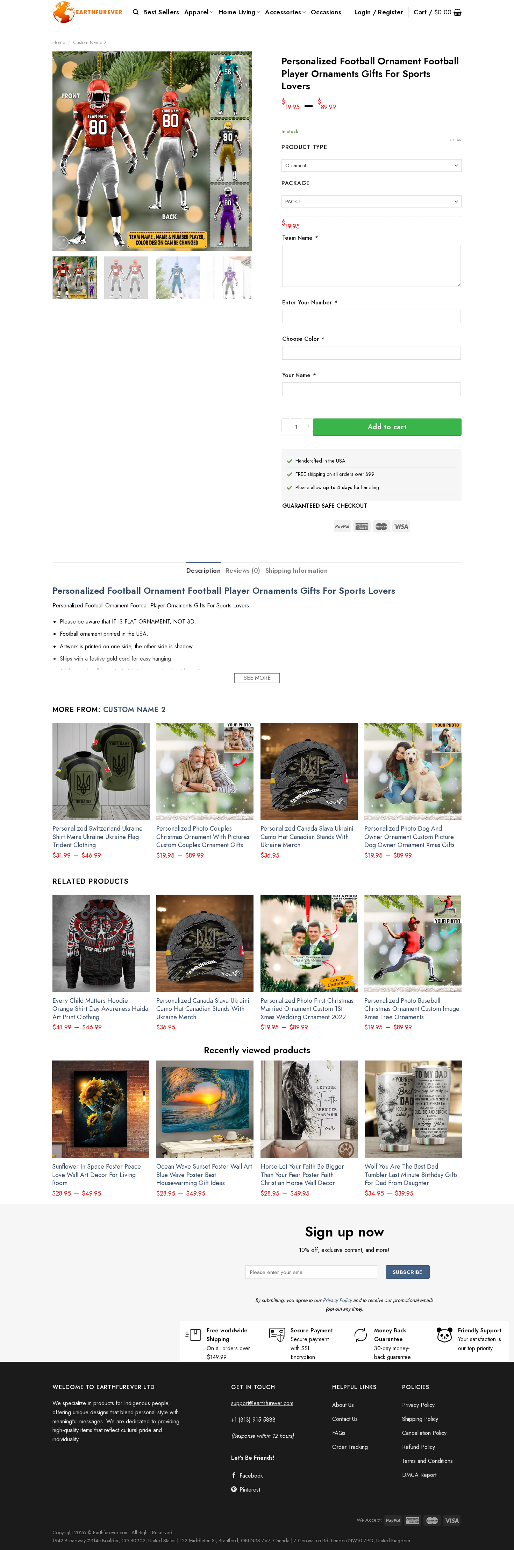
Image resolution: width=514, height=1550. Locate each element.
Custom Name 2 (89, 42)
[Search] (135, 12)
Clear (456, 140)
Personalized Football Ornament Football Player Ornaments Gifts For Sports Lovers (223, 590)
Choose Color (303, 339)
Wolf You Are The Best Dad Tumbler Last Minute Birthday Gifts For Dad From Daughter (411, 1175)
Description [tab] (203, 570)
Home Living (237, 12)
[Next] (239, 151)
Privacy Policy (337, 1300)
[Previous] (65, 151)
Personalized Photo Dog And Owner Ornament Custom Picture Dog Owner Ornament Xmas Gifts (409, 837)
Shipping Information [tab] (296, 570)
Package (295, 183)
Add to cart (387, 427)
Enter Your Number (309, 302)
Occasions (326, 12)
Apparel (196, 12)
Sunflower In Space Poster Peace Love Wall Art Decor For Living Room (96, 1175)
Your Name (298, 375)
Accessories (283, 12)
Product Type (304, 147)
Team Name (299, 238)
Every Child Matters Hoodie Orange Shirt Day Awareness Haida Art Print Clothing (100, 1009)
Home (58, 42)
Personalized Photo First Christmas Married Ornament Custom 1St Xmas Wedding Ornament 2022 (307, 1009)
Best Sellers (161, 12)
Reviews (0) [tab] (243, 570)
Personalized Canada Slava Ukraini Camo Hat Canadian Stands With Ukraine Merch (307, 837)
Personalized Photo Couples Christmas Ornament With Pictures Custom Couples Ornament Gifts (202, 837)
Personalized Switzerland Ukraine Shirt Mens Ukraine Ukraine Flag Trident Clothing (97, 837)
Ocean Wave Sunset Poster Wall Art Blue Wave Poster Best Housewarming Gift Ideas (204, 1175)
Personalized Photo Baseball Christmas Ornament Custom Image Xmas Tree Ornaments (411, 1009)
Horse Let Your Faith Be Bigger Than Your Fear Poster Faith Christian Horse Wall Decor (302, 1175)
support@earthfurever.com (262, 1403)
